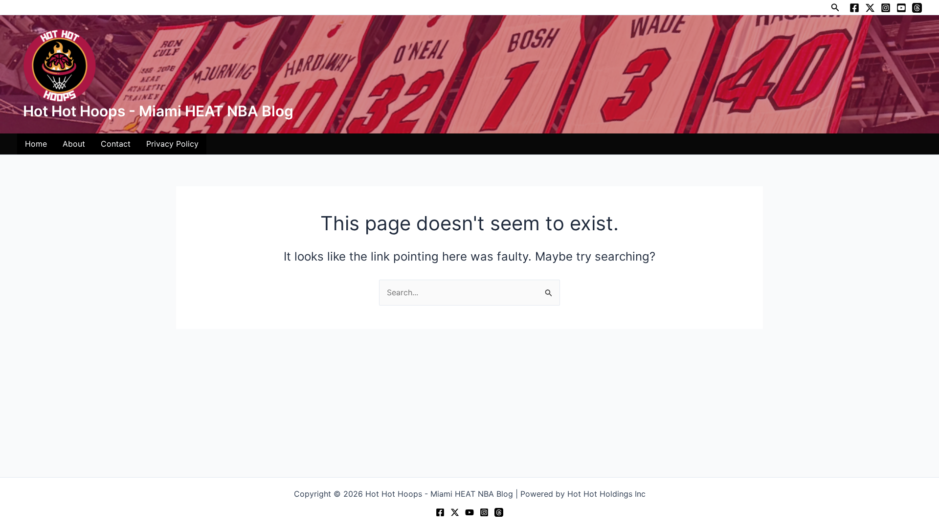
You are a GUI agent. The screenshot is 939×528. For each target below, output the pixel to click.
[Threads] (917, 8)
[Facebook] (854, 8)
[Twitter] (870, 8)
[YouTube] (901, 8)
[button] (835, 7)
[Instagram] (886, 8)
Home (36, 144)
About (74, 144)
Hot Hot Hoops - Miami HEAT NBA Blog (158, 111)
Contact (116, 144)
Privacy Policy (172, 144)
